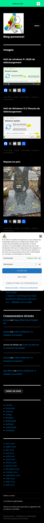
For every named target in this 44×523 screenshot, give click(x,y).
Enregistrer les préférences (22, 283)
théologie (10, 430)
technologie (24, 97)
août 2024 (10, 485)
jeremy (6, 320)
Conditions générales (13, 501)
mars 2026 (10, 459)
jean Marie (8, 371)
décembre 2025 (12, 469)
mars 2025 (10, 482)
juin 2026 (10, 450)
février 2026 (11, 462)
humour (9, 411)
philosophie (11, 421)
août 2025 (10, 478)
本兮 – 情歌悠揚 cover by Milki (19, 302)
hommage (25, 228)
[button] (40, 236)
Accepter (22, 271)
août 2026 (10, 443)
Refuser (22, 277)
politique (10, 424)
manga (9, 414)
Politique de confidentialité (29, 288)
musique (9, 418)
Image (15, 97)
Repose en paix (11, 161)
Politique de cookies (11, 288)
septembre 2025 (13, 475)
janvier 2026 (11, 466)
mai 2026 (10, 453)
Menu (36, 26)
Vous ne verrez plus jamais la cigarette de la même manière (22, 508)
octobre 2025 (11, 472)
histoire (9, 405)
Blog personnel (13, 36)
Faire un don (13, 391)
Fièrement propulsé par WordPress (15, 519)
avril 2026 (10, 456)
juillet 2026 (11, 447)
